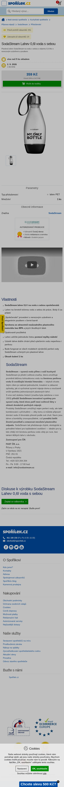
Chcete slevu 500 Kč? (38, 784)
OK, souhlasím (39, 768)
